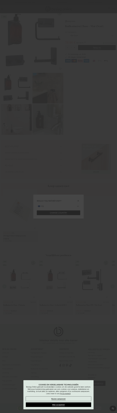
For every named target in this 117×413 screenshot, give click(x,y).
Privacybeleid (65, 394)
